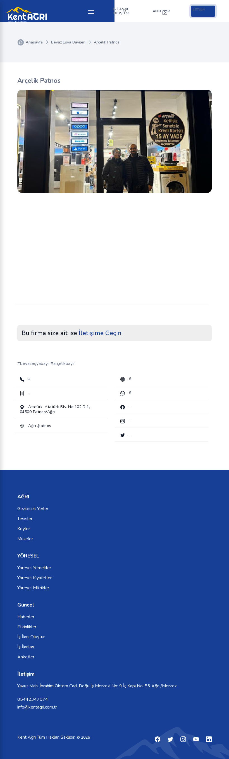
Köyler (23, 529)
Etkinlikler (26, 627)
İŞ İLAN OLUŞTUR (121, 11)
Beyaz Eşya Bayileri (68, 42)
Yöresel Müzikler (33, 588)
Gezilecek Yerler (32, 509)
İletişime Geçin (100, 333)
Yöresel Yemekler (34, 568)
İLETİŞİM (198, 10)
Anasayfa (34, 42)
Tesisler (24, 519)
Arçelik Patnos (107, 42)
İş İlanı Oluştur (31, 637)
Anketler (25, 657)
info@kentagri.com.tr (37, 707)
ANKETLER (161, 11)
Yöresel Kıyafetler (34, 578)
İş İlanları (25, 647)
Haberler (25, 617)
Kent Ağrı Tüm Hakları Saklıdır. (47, 737)
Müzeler (25, 539)
